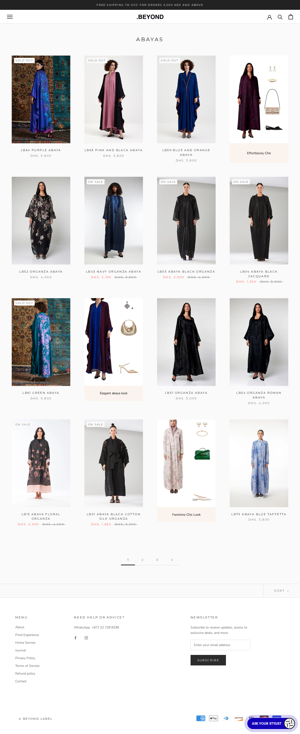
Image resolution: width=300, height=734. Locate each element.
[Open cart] (291, 16)
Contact (20, 681)
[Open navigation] (10, 17)
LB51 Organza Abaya (186, 392)
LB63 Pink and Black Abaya (114, 150)
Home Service (25, 642)
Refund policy (25, 673)
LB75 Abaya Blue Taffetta (259, 514)
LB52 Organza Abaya (41, 271)
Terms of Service (27, 666)
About (19, 627)
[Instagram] (86, 637)
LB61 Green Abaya (40, 392)
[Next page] (172, 560)
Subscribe (208, 660)
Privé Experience (27, 635)
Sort (280, 590)
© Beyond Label (36, 718)
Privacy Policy (25, 658)
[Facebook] (75, 637)
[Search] (280, 16)
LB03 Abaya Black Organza (186, 271)
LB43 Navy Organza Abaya (113, 271)
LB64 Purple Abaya (41, 150)
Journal (20, 650)
